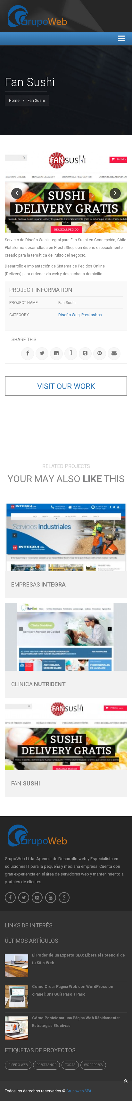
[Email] (114, 353)
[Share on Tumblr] (85, 353)
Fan (25, 783)
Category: (19, 315)
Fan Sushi (67, 302)
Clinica (38, 684)
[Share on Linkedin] (56, 353)
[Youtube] (50, 897)
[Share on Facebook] (27, 353)
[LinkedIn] (37, 897)
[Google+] (64, 897)
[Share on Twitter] (42, 353)
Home (14, 100)
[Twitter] (23, 897)
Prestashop (46, 1065)
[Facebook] (10, 897)
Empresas (38, 584)
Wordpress (93, 1065)
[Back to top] (125, 1080)
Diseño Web (18, 1065)
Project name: (24, 302)
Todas (70, 1065)
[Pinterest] (99, 353)
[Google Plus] (70, 353)
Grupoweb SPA (78, 1091)
